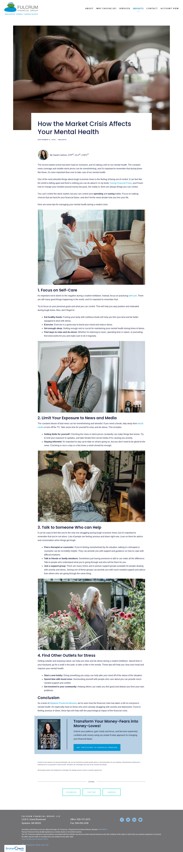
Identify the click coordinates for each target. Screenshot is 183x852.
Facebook (71, 792)
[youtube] (140, 820)
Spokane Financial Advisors (63, 703)
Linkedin (111, 792)
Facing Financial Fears (121, 183)
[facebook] (122, 820)
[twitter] (128, 820)
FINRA (100, 829)
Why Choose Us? (106, 8)
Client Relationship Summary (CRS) (35, 839)
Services (124, 8)
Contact (152, 8)
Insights (138, 8)
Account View (170, 8)
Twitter (91, 792)
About (89, 8)
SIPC (105, 829)
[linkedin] (134, 820)
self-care (133, 296)
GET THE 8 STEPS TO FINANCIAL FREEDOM (97, 747)
